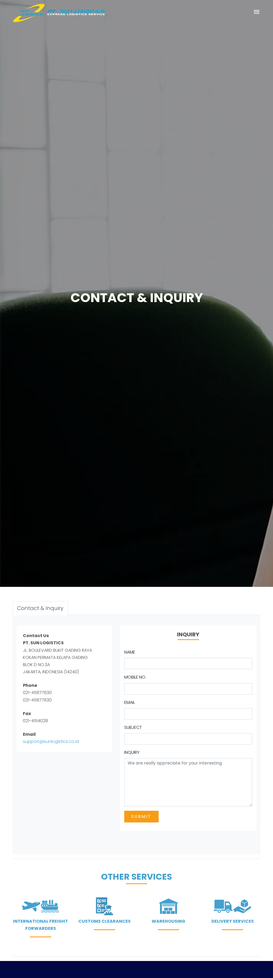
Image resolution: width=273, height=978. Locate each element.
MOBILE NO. (135, 677)
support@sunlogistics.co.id (51, 741)
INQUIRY (131, 752)
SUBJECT (133, 727)
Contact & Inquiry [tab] (40, 608)
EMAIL (129, 702)
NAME (129, 652)
